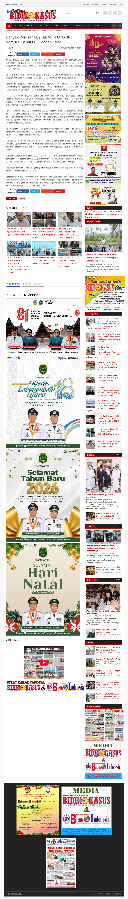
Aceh (87, 211)
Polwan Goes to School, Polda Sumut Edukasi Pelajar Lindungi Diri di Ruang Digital (109, 431)
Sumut (88, 217)
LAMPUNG (79, 26)
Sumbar (112, 214)
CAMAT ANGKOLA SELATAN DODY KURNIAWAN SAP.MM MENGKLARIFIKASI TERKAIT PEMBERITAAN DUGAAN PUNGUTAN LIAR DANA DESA (102, 324)
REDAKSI (95, 4)
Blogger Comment (33, 284)
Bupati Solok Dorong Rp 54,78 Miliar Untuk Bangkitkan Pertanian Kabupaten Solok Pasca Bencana (102, 257)
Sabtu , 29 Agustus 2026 (14, 4)
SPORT (55, 26)
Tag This (11, 198)
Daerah (94, 211)
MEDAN (18, 26)
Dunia (100, 211)
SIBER (104, 4)
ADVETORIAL (94, 26)
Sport (107, 214)
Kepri (112, 211)
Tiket (121, 4)
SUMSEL (66, 26)
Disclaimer (112, 4)
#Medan (22, 198)
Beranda (86, 4)
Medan (10, 48)
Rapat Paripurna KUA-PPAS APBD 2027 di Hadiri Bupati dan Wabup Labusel (108, 377)
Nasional (97, 214)
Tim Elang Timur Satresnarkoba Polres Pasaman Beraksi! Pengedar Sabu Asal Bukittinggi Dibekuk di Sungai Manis (103, 352)
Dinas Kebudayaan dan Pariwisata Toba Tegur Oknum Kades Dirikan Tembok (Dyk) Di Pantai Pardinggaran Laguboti (103, 406)
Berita (88, 499)
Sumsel (119, 214)
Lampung (118, 211)
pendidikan (96, 217)
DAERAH (43, 26)
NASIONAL (30, 26)
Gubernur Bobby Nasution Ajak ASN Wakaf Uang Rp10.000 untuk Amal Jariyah (109, 443)
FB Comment (13, 284)
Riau (103, 214)
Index (17, 640)
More (115, 26)
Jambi (106, 211)
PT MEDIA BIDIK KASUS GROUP (109, 894)
